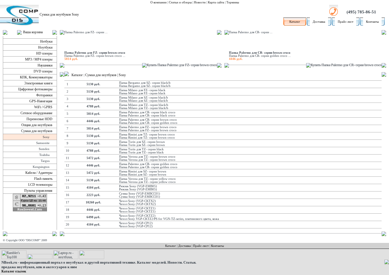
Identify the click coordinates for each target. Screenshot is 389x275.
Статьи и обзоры (180, 2)
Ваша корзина (33, 32)
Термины (232, 2)
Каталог (294, 21)
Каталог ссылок (13, 271)
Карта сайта (216, 2)
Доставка (319, 21)
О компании (158, 2)
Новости (200, 2)
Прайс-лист (345, 21)
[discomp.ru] (66, 75)
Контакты (372, 21)
